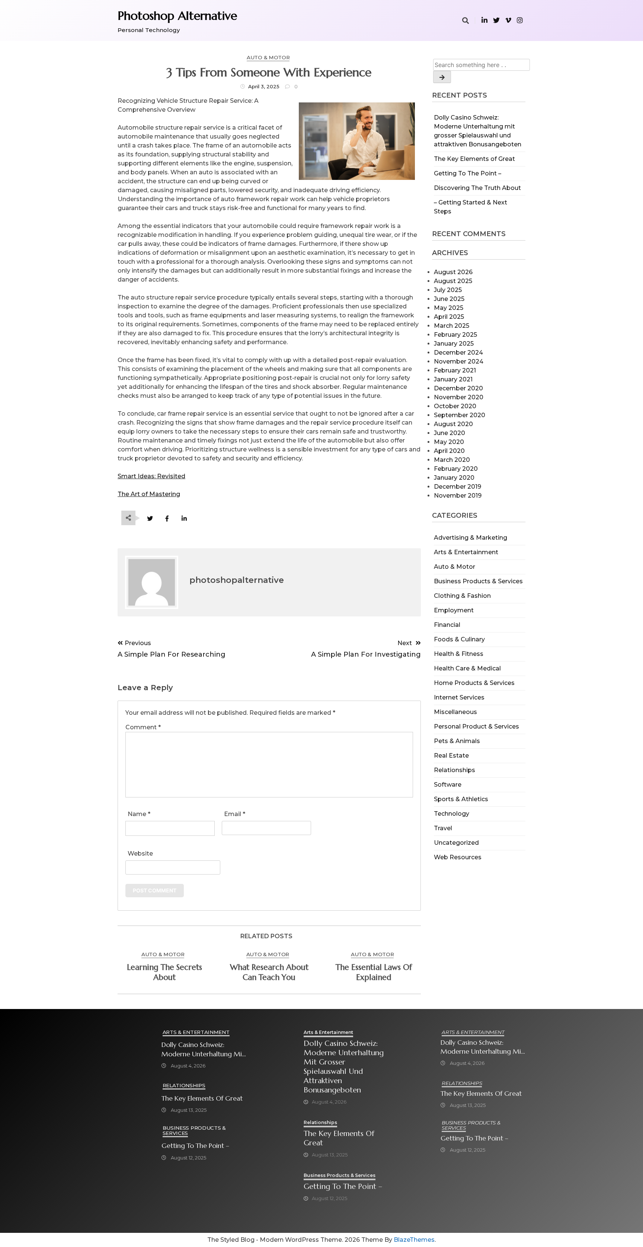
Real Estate (451, 755)
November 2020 (458, 397)
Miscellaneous (455, 711)
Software (447, 784)
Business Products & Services (478, 581)
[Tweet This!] (149, 518)
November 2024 (458, 361)
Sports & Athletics (461, 799)
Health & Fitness (458, 653)
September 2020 (459, 415)
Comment (143, 727)
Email (234, 814)
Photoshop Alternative (177, 15)
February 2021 (455, 370)
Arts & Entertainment (466, 552)
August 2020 (453, 424)
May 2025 (448, 307)
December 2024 (458, 352)
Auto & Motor (454, 566)
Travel (443, 828)
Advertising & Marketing (470, 537)
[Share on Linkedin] (184, 518)
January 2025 (454, 343)
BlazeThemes (414, 1239)
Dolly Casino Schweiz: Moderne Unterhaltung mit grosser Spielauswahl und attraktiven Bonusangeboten (202, 1049)
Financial (447, 624)
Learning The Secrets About (164, 972)
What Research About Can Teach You (269, 972)
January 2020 (454, 477)
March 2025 (451, 325)
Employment (454, 610)
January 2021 (453, 379)
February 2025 (455, 334)
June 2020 (449, 433)
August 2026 (453, 272)
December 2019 (457, 486)
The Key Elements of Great (474, 158)
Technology (451, 813)
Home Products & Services (474, 682)
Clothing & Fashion (462, 595)
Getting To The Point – (467, 173)
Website (140, 853)
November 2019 (458, 495)
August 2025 (453, 281)
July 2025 (448, 289)
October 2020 (455, 406)
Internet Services (459, 697)
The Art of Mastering (149, 494)
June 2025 (449, 298)
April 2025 (449, 316)
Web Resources (458, 857)
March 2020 (452, 459)
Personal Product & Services (476, 726)
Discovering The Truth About (477, 187)
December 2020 (458, 388)
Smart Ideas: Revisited (151, 476)
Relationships (454, 770)
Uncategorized (456, 842)
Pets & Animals (457, 741)
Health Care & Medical (467, 668)
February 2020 (456, 468)
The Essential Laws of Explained (374, 972)
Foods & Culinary (459, 639)
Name (139, 814)
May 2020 (449, 441)
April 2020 (449, 450)
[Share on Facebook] (166, 518)
